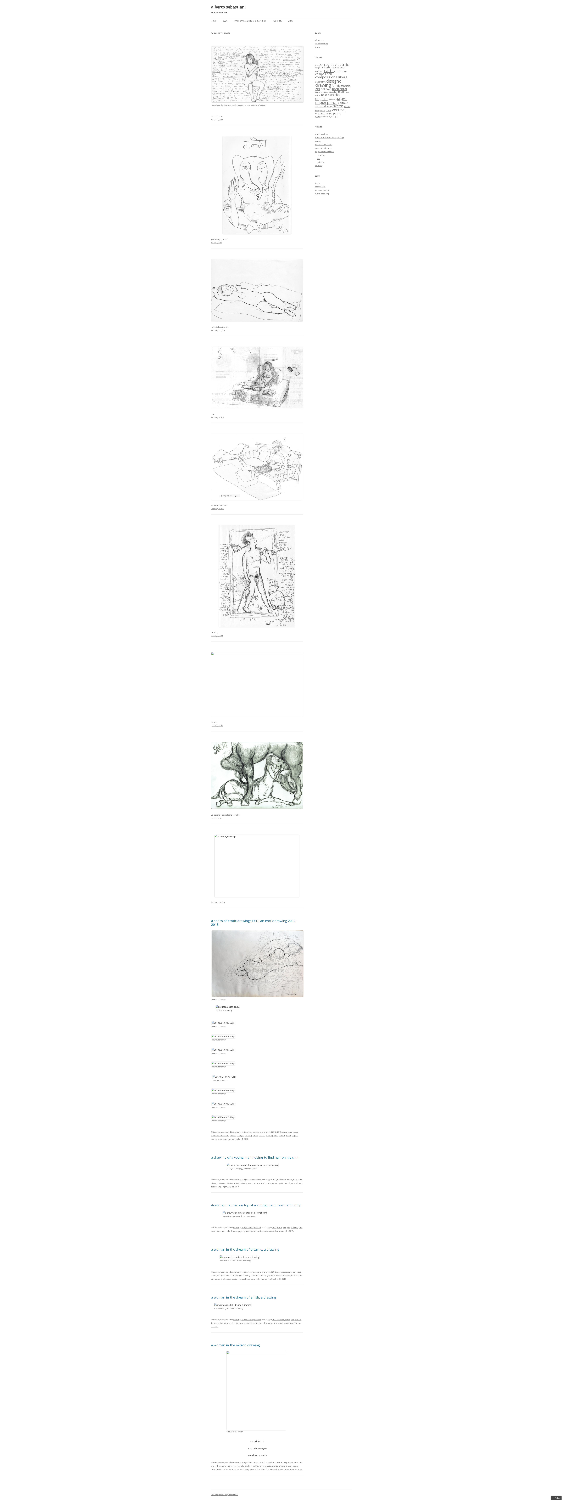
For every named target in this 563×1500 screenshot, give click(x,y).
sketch (253, 1469)
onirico (214, 1279)
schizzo (232, 1469)
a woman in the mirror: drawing (235, 1345)
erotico (262, 1135)
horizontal (275, 1275)
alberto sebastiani (228, 7)
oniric (236, 1323)
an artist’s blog (321, 43)
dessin (233, 1135)
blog (225, 21)
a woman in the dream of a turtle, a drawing (245, 1249)
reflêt (219, 1469)
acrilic (344, 64)
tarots (322, 110)
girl (268, 1275)
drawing (248, 1135)
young (218, 1186)
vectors (318, 165)
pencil (287, 1183)
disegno (240, 1135)
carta (284, 1132)
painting (331, 99)
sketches (261, 1469)
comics (318, 141)
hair (237, 1183)
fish (221, 1323)
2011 (322, 65)
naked (282, 1135)
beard (289, 1179)
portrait (343, 103)
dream (298, 1319)
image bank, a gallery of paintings (250, 21)
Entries (320, 186)
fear (218, 1231)
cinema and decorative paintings (329, 137)
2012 (274, 1132)
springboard (262, 1231)
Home (213, 21)
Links (290, 21)
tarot (317, 110)
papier (295, 1135)
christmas (340, 71)
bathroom (281, 1179)
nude (268, 1183)
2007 (317, 65)
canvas (319, 71)
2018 (336, 65)
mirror (255, 1183)
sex (248, 1279)
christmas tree (321, 134)
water (280, 1323)
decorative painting (323, 144)
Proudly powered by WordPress (224, 1494)
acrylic (318, 67)
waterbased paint (328, 113)
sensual (294, 1183)
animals (280, 1272)
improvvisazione (287, 1275)
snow (347, 106)
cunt (232, 1275)
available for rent (337, 67)
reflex (225, 1469)
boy (295, 1179)
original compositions (251, 1132)
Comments (322, 190)
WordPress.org (322, 193)
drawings (237, 1132)
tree (328, 110)
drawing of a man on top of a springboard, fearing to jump (256, 1205)
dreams (254, 1275)
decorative (320, 81)
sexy (213, 1139)
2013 (279, 1132)
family (335, 86)
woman (231, 1139)
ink (318, 158)
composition (293, 1132)
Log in (317, 183)
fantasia (231, 1183)
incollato (334, 92)
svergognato (222, 1139)
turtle (258, 1279)
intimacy (269, 1135)
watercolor (321, 116)
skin (267, 1469)
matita (255, 1466)
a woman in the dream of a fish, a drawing (243, 1297)
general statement (323, 148)
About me (277, 21)
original (221, 1279)
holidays (326, 89)
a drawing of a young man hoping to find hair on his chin (255, 1157)
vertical (272, 1231)
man (276, 1135)
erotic (255, 1135)
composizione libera (220, 1135)
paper (288, 1135)
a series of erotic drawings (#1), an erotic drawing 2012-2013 (254, 922)
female (241, 1466)
